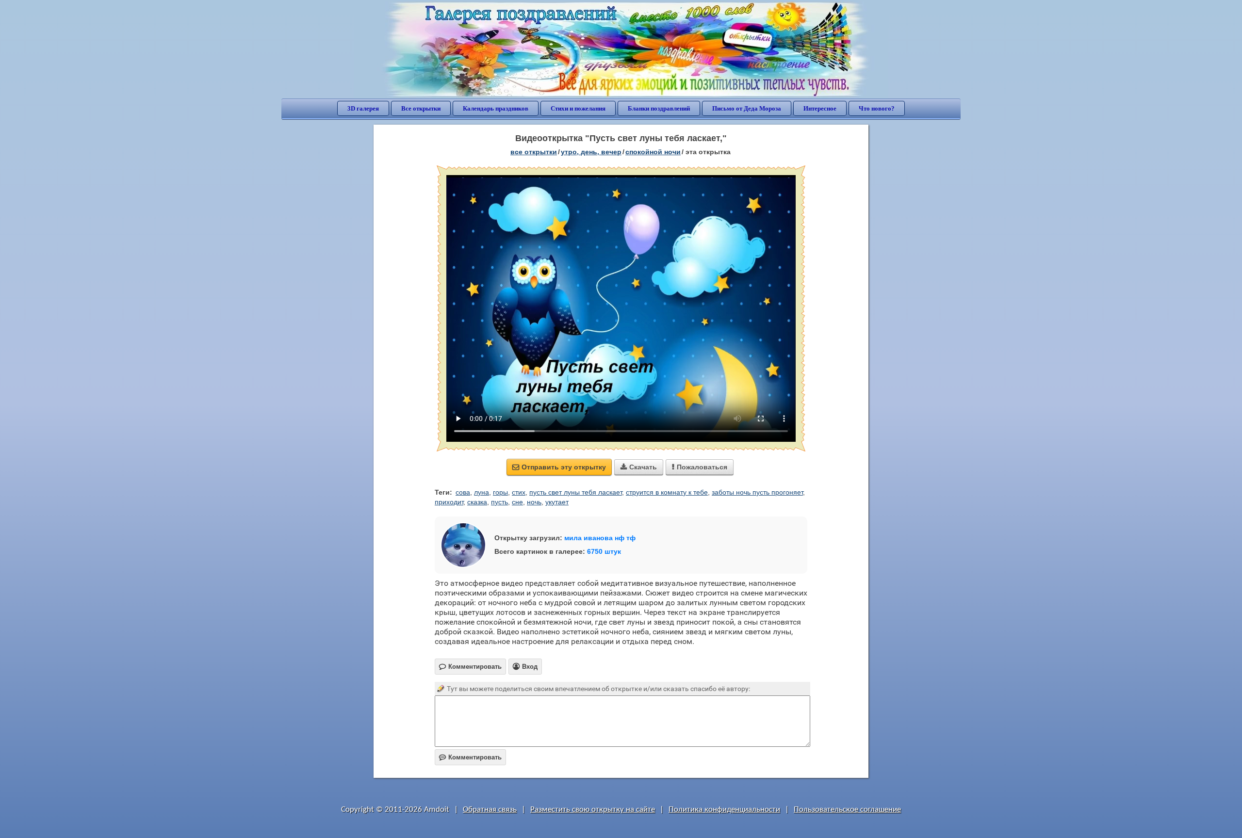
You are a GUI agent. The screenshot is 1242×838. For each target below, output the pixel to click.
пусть (499, 502)
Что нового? (877, 108)
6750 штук (604, 551)
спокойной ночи (653, 152)
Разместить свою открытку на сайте (592, 810)
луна (481, 492)
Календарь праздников (495, 108)
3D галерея (363, 108)
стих (518, 492)
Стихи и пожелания (578, 108)
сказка (477, 502)
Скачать (639, 467)
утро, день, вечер (591, 152)
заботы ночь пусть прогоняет (757, 492)
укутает (557, 502)
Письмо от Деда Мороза (746, 108)
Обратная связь (490, 810)
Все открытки (421, 108)
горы (500, 492)
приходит (449, 502)
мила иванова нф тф (600, 538)
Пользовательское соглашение (847, 810)
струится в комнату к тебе (667, 492)
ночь (534, 502)
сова (463, 492)
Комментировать (470, 757)
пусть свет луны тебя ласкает (575, 492)
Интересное (819, 108)
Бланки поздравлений (659, 108)
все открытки (533, 152)
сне (517, 502)
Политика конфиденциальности (724, 810)
